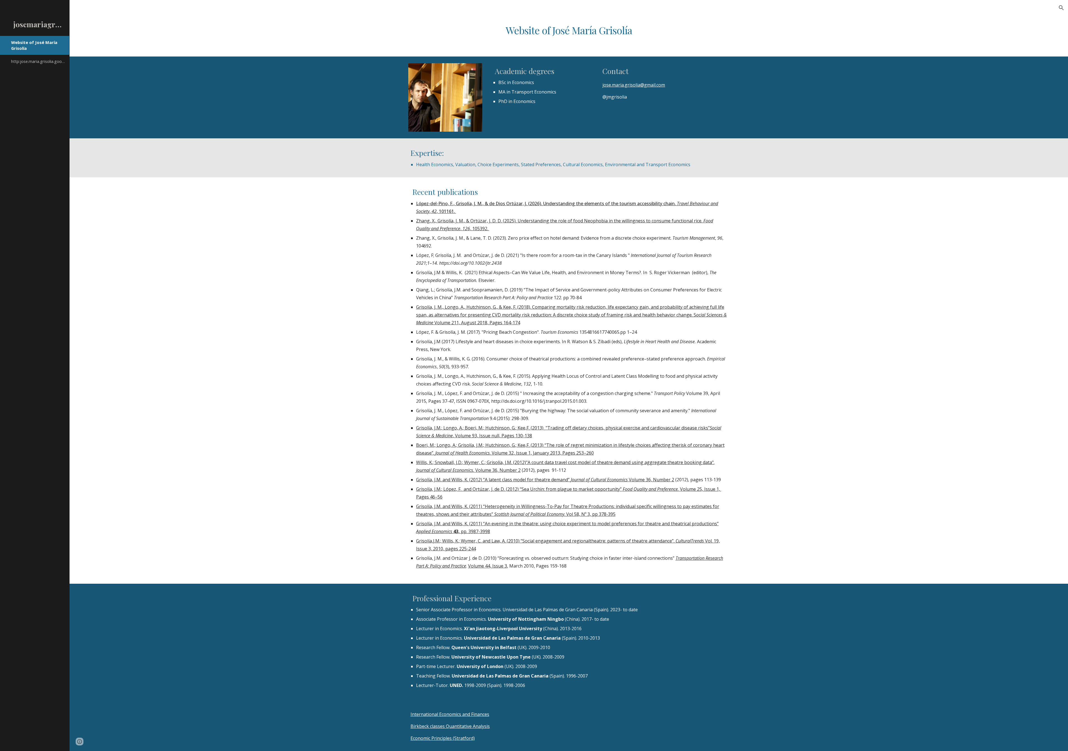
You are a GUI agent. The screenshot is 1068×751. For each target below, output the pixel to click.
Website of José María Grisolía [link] (34, 45)
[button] (1061, 7)
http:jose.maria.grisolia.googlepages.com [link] (38, 61)
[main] (568, 30)
